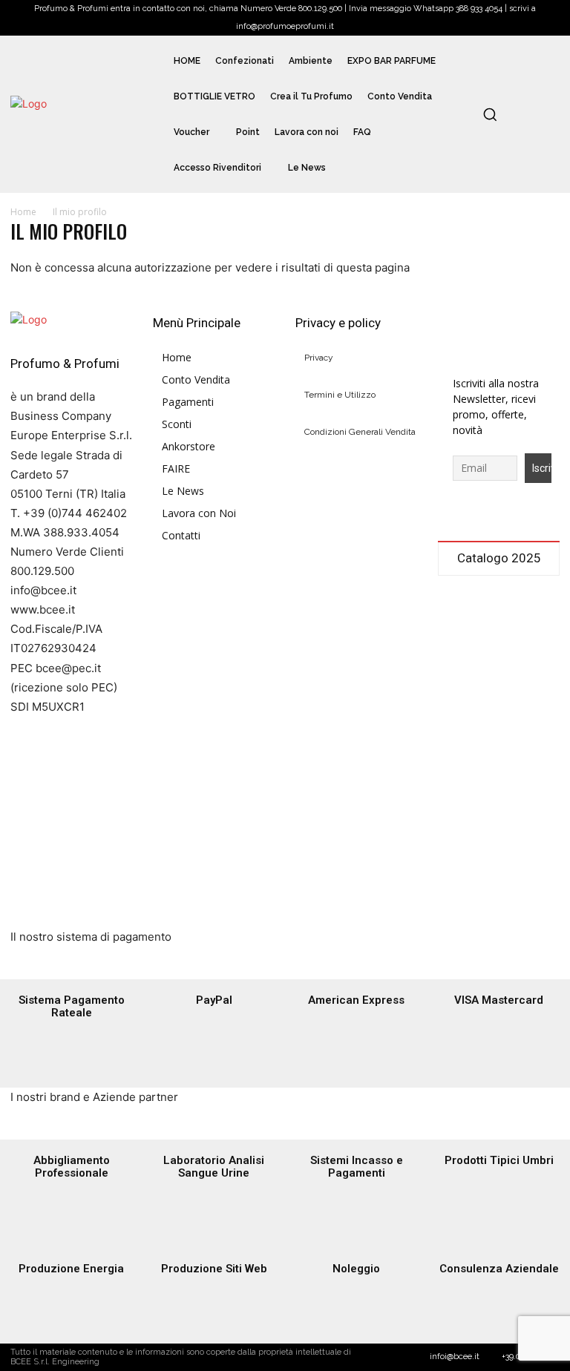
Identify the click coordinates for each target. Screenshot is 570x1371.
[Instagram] (474, 324)
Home (23, 212)
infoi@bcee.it (454, 1356)
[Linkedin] (499, 324)
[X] (523, 324)
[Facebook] (450, 324)
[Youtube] (450, 348)
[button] (490, 114)
